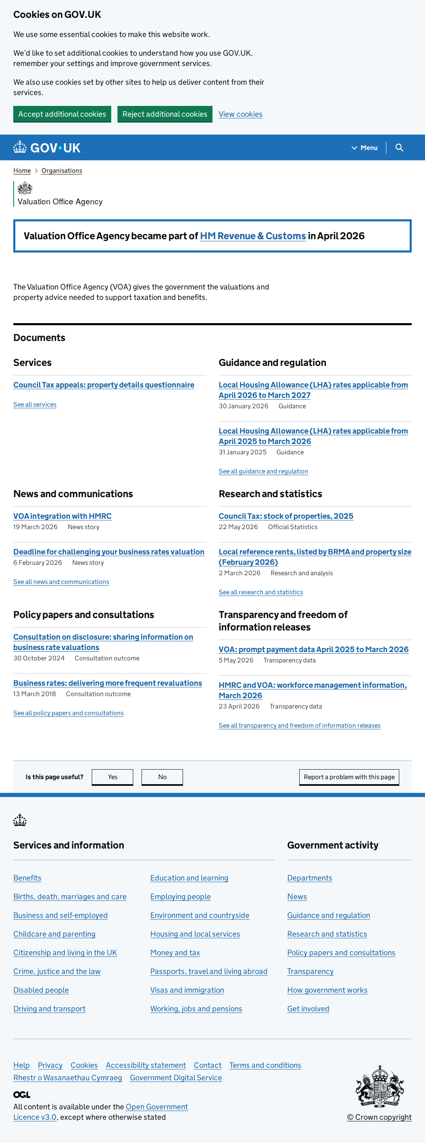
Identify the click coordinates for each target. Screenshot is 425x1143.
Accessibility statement (146, 1065)
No (170, 777)
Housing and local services (195, 934)
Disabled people (41, 990)
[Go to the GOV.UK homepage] (47, 147)
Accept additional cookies (62, 114)
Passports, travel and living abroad (209, 971)
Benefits (27, 878)
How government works (327, 990)
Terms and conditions (265, 1065)
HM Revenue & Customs (253, 236)
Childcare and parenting (54, 934)
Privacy (50, 1065)
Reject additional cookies (165, 114)
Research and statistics (327, 934)
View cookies (241, 114)
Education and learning (189, 878)
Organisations (62, 170)
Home (22, 170)
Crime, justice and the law (57, 971)
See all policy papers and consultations (68, 713)
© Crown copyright (379, 1117)
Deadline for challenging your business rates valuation (109, 552)
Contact (208, 1065)
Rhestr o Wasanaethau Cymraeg (67, 1077)
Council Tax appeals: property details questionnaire (103, 385)
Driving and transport (49, 1008)
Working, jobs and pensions (196, 1008)
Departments (309, 878)
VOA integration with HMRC (62, 516)
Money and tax (175, 952)
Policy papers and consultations (341, 952)
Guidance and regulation (328, 915)
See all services (34, 404)
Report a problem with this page (349, 777)
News (297, 896)
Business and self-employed (60, 915)
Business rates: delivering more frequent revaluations (107, 683)
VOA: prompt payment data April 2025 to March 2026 (314, 649)
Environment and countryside (199, 915)
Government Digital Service (176, 1077)
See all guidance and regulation (263, 471)
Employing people (180, 896)
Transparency (310, 971)
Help (21, 1065)
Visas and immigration (187, 990)
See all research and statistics (261, 592)
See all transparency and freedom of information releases (300, 725)
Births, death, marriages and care (70, 896)
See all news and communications (61, 582)
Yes (120, 777)
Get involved (308, 1008)
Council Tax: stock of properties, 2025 (286, 516)
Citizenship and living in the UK (65, 952)
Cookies (84, 1065)
